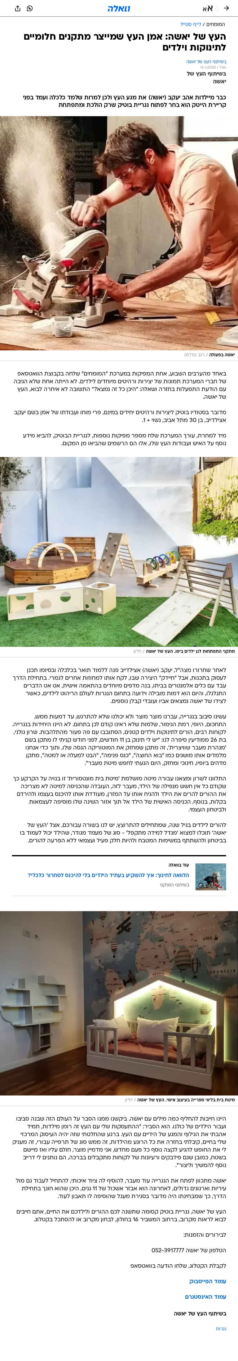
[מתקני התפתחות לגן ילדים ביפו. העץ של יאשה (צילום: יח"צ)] (119, 557)
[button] (208, 8)
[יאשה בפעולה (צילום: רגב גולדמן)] (119, 238)
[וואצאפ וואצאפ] (30, 8)
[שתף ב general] (17, 8)
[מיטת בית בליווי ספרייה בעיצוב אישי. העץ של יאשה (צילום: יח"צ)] (119, 1008)
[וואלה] (119, 8)
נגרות (221, 1329)
